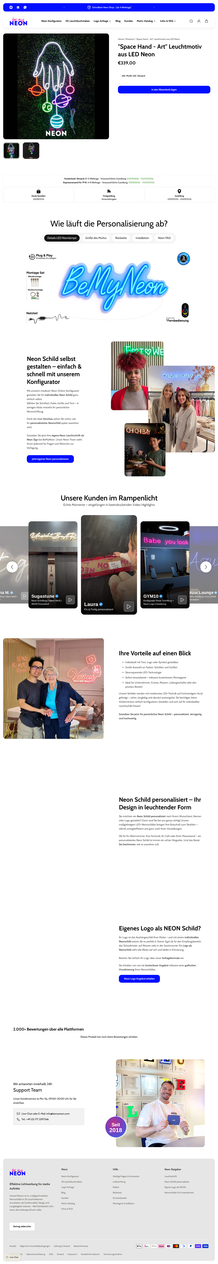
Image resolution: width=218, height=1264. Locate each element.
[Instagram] (11, 7)
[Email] (18, 7)
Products (130, 39)
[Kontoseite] (199, 21)
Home (121, 39)
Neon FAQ (164, 238)
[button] (12, 567)
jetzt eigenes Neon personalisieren (50, 458)
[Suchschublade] (191, 21)
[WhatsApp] (25, 7)
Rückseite (121, 238)
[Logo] (18, 21)
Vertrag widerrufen (22, 1226)
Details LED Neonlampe (61, 238)
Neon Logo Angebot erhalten (139, 978)
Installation (142, 238)
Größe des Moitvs (95, 238)
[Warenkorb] (206, 21)
